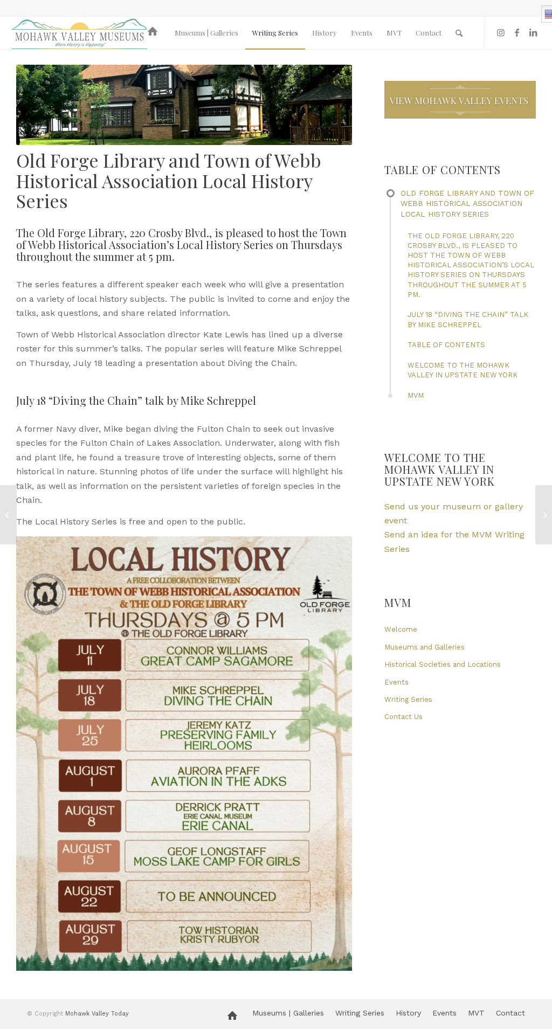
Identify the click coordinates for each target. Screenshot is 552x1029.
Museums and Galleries (424, 647)
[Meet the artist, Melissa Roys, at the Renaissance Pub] (543, 514)
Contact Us (403, 717)
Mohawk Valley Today (97, 1013)
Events (396, 682)
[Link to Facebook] (517, 32)
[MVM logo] (79, 33)
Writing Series (408, 699)
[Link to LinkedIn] (533, 32)
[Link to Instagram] (501, 32)
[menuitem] (154, 33)
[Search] (459, 33)
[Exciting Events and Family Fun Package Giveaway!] (8, 514)
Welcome (400, 629)
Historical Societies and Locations (442, 664)
